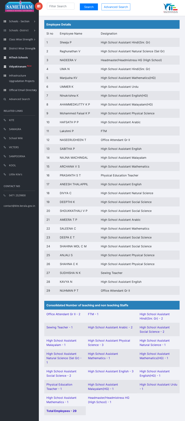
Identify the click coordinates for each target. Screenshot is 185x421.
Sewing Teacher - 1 (59, 327)
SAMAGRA (15, 129)
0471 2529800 (17, 195)
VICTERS (14, 147)
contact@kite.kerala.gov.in (19, 206)
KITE (11, 120)
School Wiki (16, 138)
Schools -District (19, 30)
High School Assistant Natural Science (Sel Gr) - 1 (63, 358)
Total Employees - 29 (61, 411)
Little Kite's (15, 174)
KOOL (12, 165)
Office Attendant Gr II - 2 (63, 314)
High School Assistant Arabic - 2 (110, 327)
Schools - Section (19, 21)
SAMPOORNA (17, 156)
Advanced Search (19, 99)
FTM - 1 (93, 314)
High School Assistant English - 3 (111, 371)
